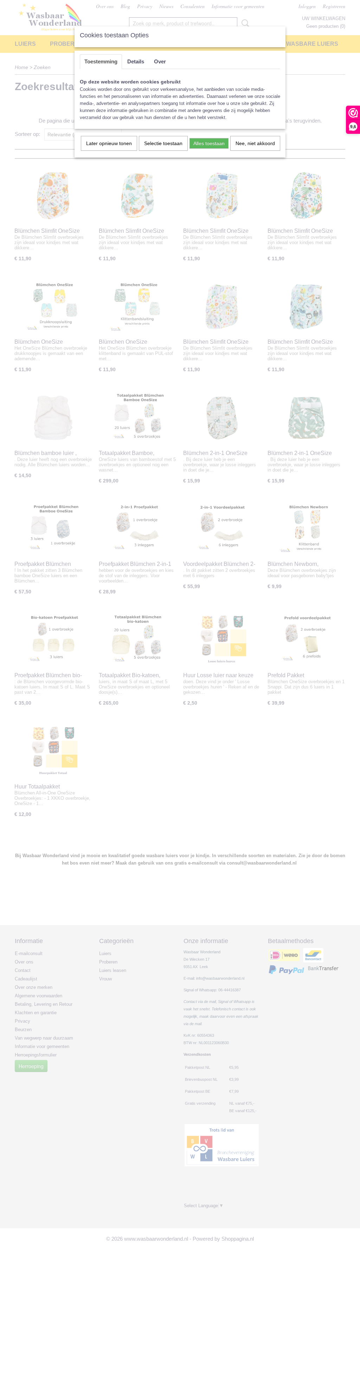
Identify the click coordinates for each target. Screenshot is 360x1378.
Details (135, 61)
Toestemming (100, 61)
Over (160, 61)
